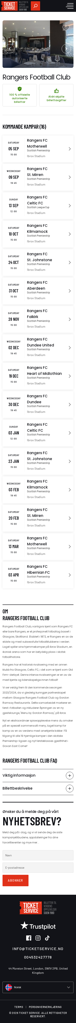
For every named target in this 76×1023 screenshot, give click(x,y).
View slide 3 (41, 65)
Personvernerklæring (45, 1006)
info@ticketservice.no (38, 948)
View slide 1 (30, 65)
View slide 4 (46, 65)
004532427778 (38, 957)
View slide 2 (35, 65)
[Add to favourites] (65, 28)
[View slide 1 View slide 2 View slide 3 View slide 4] (38, 44)
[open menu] (69, 6)
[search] (35, 6)
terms (18, 1006)
